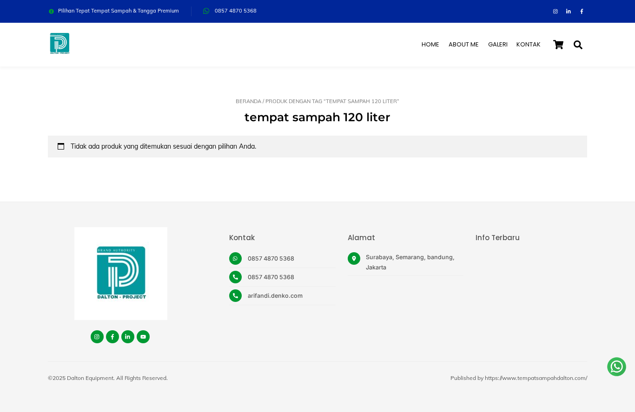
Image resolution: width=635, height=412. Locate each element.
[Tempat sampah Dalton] (59, 51)
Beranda (248, 101)
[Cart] (558, 44)
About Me (464, 44)
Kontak (528, 44)
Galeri (498, 44)
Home (430, 44)
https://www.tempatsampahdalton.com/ (536, 377)
